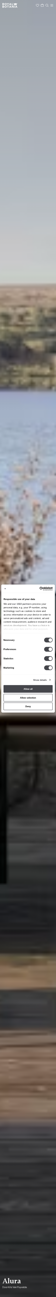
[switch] (48, 649)
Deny (28, 706)
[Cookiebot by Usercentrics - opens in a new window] (40, 589)
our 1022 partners (22, 603)
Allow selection (28, 697)
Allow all (28, 689)
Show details (40, 680)
